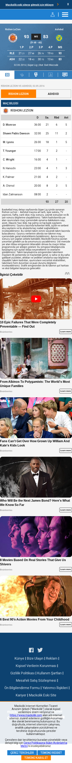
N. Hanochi (9, 168)
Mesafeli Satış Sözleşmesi (36, 680)
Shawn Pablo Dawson (16, 133)
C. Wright (8, 159)
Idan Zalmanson (12, 194)
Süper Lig (33, 65)
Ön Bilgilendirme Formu (22, 688)
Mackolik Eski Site (42, 695)
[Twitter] (40, 651)
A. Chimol (8, 185)
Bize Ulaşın (35, 658)
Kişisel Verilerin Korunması (36, 666)
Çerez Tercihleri (22, 752)
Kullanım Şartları (49, 673)
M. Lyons (8, 142)
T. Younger (9, 150)
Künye (19, 658)
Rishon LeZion (13, 29)
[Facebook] (31, 651)
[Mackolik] (13, 14)
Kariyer (21, 695)
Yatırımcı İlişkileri (55, 688)
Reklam (51, 658)
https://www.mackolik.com (26, 715)
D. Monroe (9, 124)
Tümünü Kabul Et (36, 757)
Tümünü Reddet (51, 752)
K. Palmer (8, 177)
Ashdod (59, 29)
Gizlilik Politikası (22, 673)
